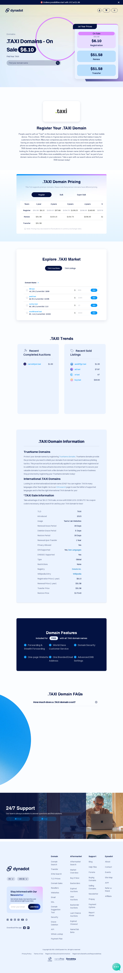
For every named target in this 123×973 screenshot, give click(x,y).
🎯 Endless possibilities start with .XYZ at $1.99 (60, 2)
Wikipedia (77, 574)
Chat (45, 819)
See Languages (74, 550)
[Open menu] (114, 10)
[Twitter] (18, 920)
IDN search (61, 487)
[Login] (99, 10)
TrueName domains (67, 456)
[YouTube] (22, 920)
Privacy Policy (26, 954)
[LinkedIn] (15, 920)
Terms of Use (38, 954)
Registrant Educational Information (57, 954)
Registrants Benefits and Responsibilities (87, 954)
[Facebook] (8, 920)
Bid (94, 290)
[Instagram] (11, 920)
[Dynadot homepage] (14, 10)
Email (19, 819)
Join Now (34, 907)
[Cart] (106, 10)
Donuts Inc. (76, 569)
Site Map (109, 877)
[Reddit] (27, 920)
